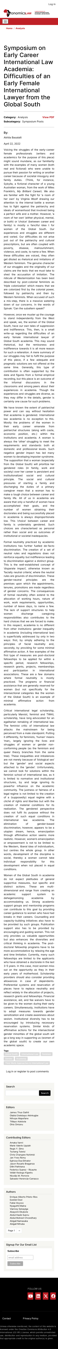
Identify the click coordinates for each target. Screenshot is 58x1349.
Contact (6, 1318)
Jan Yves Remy (18, 1157)
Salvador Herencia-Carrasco (24, 1178)
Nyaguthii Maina (18, 1206)
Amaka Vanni (16, 1142)
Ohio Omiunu (16, 1124)
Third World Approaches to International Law (26, 1063)
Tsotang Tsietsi (17, 1151)
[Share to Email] (52, 38)
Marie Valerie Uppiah (20, 1145)
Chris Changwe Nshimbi (22, 1154)
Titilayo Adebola (18, 1121)
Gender (8, 1058)
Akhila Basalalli (13, 137)
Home (9, 28)
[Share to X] (35, 38)
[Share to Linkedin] (43, 38)
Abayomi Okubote (19, 1212)
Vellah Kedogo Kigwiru (21, 1172)
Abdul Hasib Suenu (19, 1215)
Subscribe (13, 1251)
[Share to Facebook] (31, 38)
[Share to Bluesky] (48, 38)
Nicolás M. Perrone (19, 1175)
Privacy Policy (30, 1318)
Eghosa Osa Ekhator (20, 1160)
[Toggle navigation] (5, 21)
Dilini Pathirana (17, 1166)
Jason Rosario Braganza (22, 1163)
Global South (11, 1054)
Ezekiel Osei (16, 1200)
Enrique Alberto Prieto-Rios (23, 1197)
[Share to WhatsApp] (39, 38)
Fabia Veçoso (17, 1203)
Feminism (46, 1054)
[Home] (27, 13)
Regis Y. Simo (17, 1148)
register (21, 1071)
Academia (21, 1058)
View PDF (48, 117)
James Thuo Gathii (19, 1112)
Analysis (20, 28)
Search (45, 1093)
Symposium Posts (33, 121)
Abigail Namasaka (19, 1221)
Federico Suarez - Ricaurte (23, 1169)
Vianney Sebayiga (19, 1209)
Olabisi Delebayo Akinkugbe (24, 1115)
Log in (51, 4)
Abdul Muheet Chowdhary (23, 1218)
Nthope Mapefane (19, 1118)
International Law (30, 1054)
